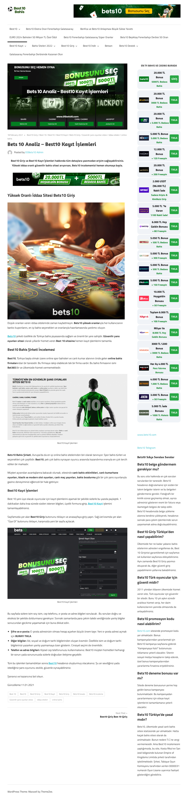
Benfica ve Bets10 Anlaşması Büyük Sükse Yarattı (106, 29)
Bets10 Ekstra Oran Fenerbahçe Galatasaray (49, 29)
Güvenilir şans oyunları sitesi (94, 134)
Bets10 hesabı (79, 693)
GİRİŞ (174, 79)
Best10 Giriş (67, 46)
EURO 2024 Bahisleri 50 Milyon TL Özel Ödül (33, 37)
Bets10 (11, 336)
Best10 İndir (89, 46)
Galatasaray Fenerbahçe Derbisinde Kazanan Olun (36, 54)
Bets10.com (143, 631)
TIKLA (174, 100)
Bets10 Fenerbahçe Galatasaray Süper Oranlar (88, 37)
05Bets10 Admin (34, 152)
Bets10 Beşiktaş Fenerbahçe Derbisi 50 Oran (144, 37)
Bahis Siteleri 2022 (42, 46)
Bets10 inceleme (96, 693)
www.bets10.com (146, 435)
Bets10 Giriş (74, 134)
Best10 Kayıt (16, 46)
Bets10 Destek (127, 46)
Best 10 (43, 134)
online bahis (57, 699)
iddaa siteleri (114, 134)
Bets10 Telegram (146, 448)
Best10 (13, 29)
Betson (108, 46)
